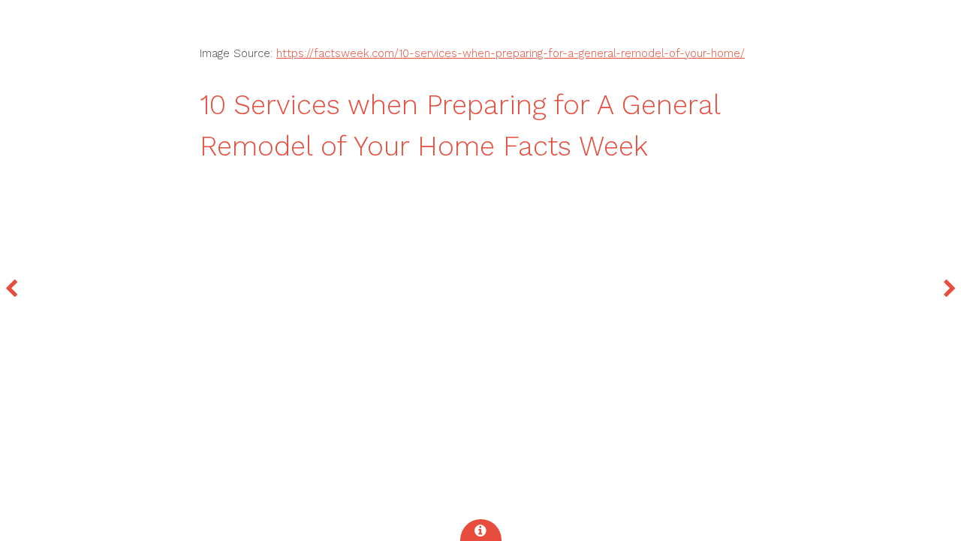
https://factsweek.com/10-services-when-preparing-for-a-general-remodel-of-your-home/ (510, 53)
